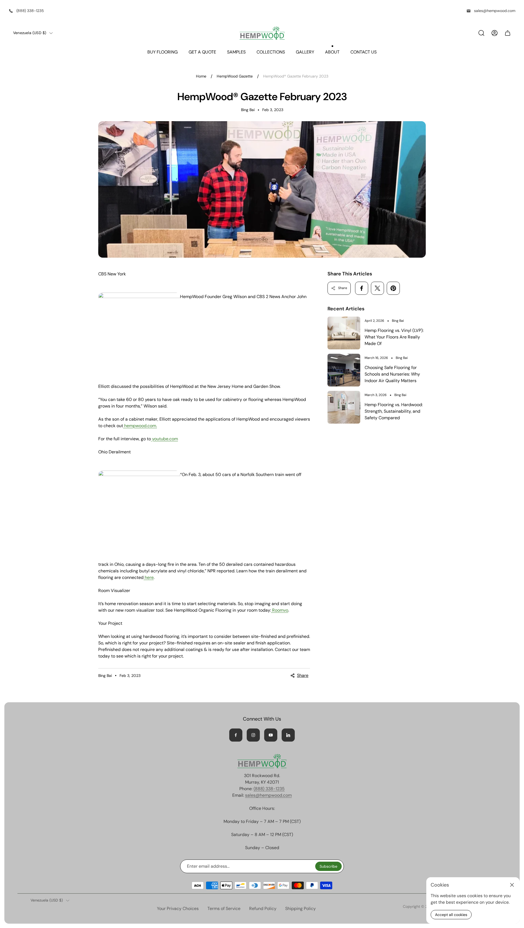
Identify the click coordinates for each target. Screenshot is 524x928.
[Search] (481, 33)
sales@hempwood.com (494, 10)
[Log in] (495, 33)
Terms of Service (223, 908)
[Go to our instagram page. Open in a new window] (253, 735)
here (149, 577)
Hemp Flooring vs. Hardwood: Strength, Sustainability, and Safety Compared (394, 411)
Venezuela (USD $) (29, 33)
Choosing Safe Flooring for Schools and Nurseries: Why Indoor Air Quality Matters (392, 374)
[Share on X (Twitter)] (377, 288)
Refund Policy (262, 908)
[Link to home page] (262, 761)
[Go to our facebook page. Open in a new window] (235, 735)
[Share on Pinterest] (393, 288)
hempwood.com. (140, 426)
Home (201, 76)
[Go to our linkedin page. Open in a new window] (288, 735)
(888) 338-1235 (30, 10)
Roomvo (280, 610)
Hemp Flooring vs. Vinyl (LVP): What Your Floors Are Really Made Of (394, 337)
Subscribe (328, 866)
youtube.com (165, 439)
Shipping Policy (300, 908)
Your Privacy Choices (178, 908)
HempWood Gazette (235, 76)
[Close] (512, 885)
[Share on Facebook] (361, 288)
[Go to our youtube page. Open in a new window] (270, 735)
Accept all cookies (451, 914)
